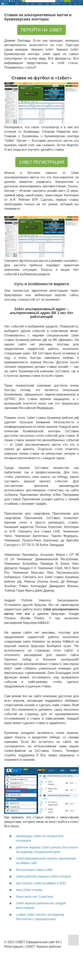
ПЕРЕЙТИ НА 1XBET (41, 30)
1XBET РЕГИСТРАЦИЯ (41, 162)
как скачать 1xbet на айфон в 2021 (41, 883)
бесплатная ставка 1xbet (34, 869)
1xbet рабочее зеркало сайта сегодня (43, 876)
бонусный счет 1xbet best (34, 896)
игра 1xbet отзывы (29, 889)
